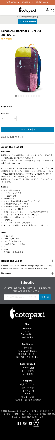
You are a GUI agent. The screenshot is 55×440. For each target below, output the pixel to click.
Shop (27, 324)
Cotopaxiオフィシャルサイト (19, 411)
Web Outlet (27, 337)
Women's (27, 328)
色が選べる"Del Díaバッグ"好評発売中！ (19, 2)
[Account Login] (47, 10)
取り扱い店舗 (27, 397)
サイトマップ (36, 411)
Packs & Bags (27, 334)
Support (27, 380)
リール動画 (27, 374)
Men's (27, 331)
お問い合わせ (27, 387)
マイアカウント (27, 390)
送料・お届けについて (30, 414)
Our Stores (27, 344)
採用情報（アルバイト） (27, 357)
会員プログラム (27, 384)
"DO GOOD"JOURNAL (27, 21)
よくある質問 (5, 414)
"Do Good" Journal (27, 351)
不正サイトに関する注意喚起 (27, 400)
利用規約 (51, 414)
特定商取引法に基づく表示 (33, 417)
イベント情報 (27, 371)
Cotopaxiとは (27, 368)
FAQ (27, 393)
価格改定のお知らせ (42, 2)
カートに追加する (27, 129)
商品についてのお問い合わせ (12, 137)
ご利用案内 (16, 414)
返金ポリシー (17, 417)
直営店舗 (27, 348)
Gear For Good (27, 363)
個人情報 (43, 414)
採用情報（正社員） (27, 354)
